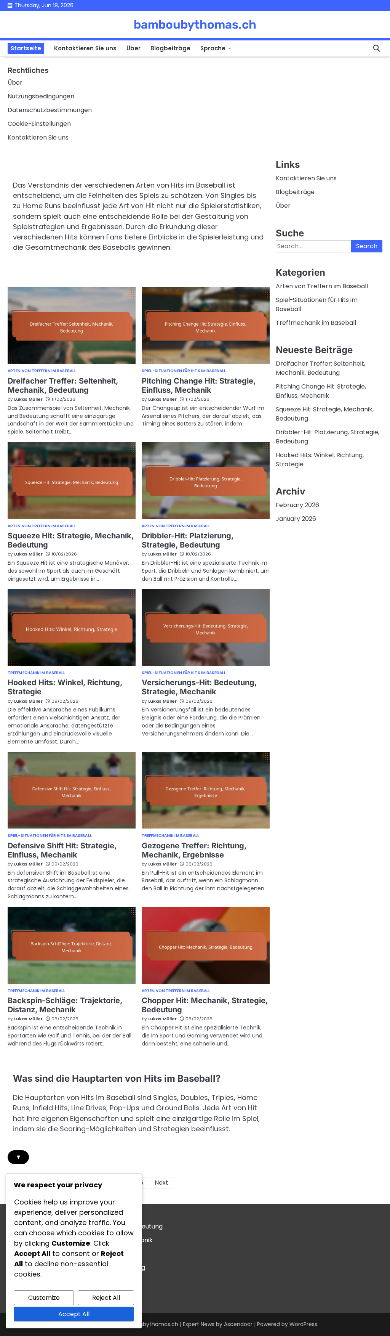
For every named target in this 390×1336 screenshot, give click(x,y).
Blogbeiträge (170, 48)
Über (133, 48)
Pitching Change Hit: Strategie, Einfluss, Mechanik (199, 385)
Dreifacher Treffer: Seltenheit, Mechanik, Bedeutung (63, 385)
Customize (44, 1297)
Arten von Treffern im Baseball (42, 371)
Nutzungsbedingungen (41, 96)
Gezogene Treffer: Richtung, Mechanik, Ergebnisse (194, 850)
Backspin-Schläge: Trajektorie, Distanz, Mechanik (65, 1005)
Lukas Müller (28, 399)
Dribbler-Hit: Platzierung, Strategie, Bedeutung (188, 540)
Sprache (212, 48)
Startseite (26, 48)
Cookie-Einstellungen (39, 123)
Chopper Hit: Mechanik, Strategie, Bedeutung (205, 1005)
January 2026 (296, 518)
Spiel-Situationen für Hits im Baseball (184, 371)
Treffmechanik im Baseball (37, 673)
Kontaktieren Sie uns (85, 48)
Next (161, 1182)
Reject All (106, 1297)
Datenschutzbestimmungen (50, 110)
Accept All (74, 1314)
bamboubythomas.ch (195, 25)
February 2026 (297, 505)
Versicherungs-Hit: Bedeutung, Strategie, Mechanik (199, 687)
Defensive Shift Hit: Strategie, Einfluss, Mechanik (62, 850)
